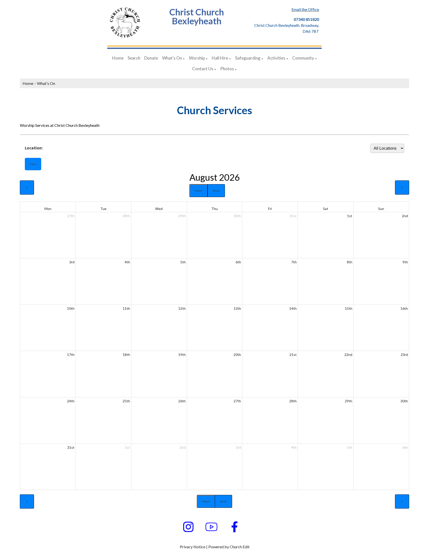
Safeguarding (247, 58)
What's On (172, 58)
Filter (33, 164)
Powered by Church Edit (229, 546)
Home (118, 58)
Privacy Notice (192, 546)
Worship (197, 58)
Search (134, 58)
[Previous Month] (27, 187)
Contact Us (202, 68)
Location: (34, 148)
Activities (276, 58)
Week (216, 190)
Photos (227, 68)
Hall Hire (220, 58)
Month (198, 190)
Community (303, 58)
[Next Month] (402, 187)
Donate (151, 58)
